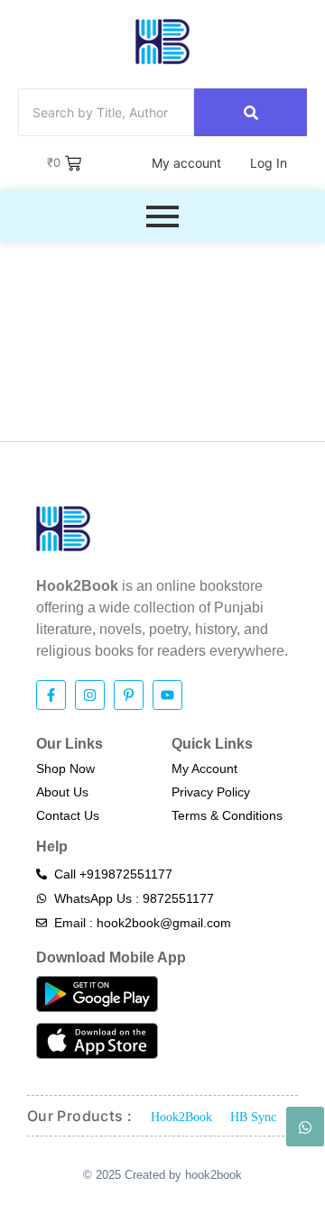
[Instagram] (90, 695)
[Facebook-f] (51, 695)
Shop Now (65, 768)
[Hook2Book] (162, 41)
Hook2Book (181, 1117)
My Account (204, 768)
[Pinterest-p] (129, 695)
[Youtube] (167, 695)
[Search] (250, 112)
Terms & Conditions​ (227, 815)
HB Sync (253, 1117)
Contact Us (67, 815)
